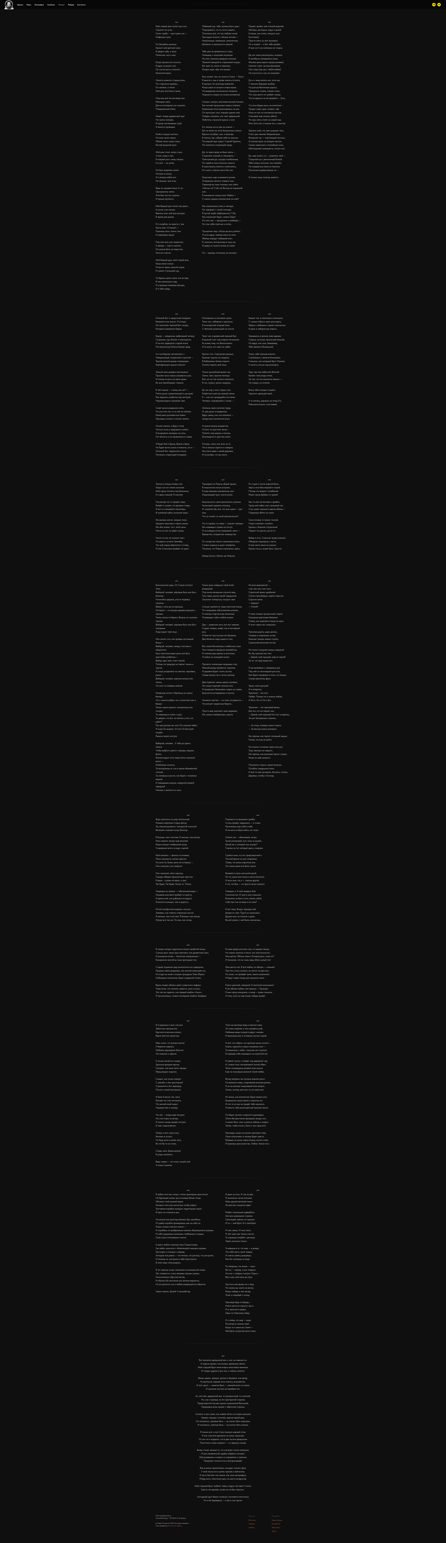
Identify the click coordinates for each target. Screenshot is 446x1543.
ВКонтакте (252, 1520)
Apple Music (276, 1527)
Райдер (71, 5)
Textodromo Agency (175, 1526)
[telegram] (434, 4)
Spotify (274, 1531)
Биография (39, 5)
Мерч (29, 5)
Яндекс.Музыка (277, 1520)
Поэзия (61, 5)
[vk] (439, 4)
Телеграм (252, 1524)
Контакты (81, 5)
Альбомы (51, 5)
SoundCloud (276, 1524)
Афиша (20, 5)
